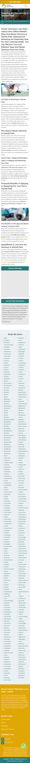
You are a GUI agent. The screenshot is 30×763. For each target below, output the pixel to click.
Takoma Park (22, 603)
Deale (6, 551)
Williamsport (22, 664)
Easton (6, 571)
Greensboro (7, 641)
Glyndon (6, 634)
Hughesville (7, 664)
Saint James (22, 548)
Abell (5, 338)
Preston (21, 505)
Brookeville (7, 428)
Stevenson (22, 585)
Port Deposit (22, 496)
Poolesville (22, 494)
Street (20, 589)
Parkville (21, 474)
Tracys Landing (23, 616)
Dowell (6, 562)
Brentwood (7, 424)
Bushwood (7, 453)
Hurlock (6, 671)
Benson (6, 394)
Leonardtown (22, 363)
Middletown (22, 408)
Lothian (21, 376)
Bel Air (6, 381)
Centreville (7, 471)
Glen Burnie (7, 623)
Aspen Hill (7, 365)
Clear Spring (7, 512)
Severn (21, 562)
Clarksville (7, 510)
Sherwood (21, 571)
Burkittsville (7, 449)
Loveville (21, 378)
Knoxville (21, 356)
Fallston (6, 587)
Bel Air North (7, 383)
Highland (6, 657)
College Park (8, 523)
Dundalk (6, 564)
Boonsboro (7, 408)
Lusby (20, 381)
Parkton (21, 471)
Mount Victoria (23, 426)
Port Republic (22, 499)
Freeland (6, 605)
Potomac (21, 503)
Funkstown (7, 609)
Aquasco (6, 360)
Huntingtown (7, 668)
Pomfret (21, 492)
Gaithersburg (7, 612)
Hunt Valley (7, 666)
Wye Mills (21, 677)
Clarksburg (7, 508)
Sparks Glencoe (23, 580)
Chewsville (7, 494)
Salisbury (21, 555)
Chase (6, 480)
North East (22, 453)
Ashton (6, 363)
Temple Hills (22, 607)
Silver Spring (22, 573)
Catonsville (7, 467)
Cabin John (7, 458)
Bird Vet (3, 722)
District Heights (8, 560)
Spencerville (22, 582)
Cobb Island (7, 519)
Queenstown (22, 514)
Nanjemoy (21, 431)
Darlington (7, 544)
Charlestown (7, 476)
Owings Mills (22, 465)
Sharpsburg (22, 569)
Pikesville (21, 487)
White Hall (21, 655)
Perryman (21, 480)
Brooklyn (6, 433)
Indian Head (7, 680)
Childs (6, 496)
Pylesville (21, 510)
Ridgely (21, 526)
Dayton (6, 548)
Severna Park (22, 564)
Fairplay (6, 585)
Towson (21, 614)
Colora (6, 526)
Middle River (22, 406)
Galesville (7, 614)
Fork (5, 598)
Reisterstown (22, 519)
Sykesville (21, 600)
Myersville (21, 428)
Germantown (7, 619)
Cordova (6, 539)
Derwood (6, 555)
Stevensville (22, 587)
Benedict (6, 392)
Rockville (21, 535)
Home (2, 21)
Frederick (6, 603)
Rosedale (21, 542)
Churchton (7, 501)
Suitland (21, 596)
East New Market (9, 569)
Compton (6, 532)
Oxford (20, 467)
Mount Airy (22, 422)
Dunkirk (6, 566)
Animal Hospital (5, 719)
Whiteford (21, 662)
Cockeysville (7, 521)
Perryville (21, 483)
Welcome (21, 643)
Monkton (21, 410)
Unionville (21, 625)
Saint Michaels (23, 553)
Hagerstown (7, 646)
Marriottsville (22, 392)
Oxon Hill (21, 469)
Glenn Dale (7, 630)
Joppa (20, 347)
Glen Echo (7, 625)
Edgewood (7, 573)
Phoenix (21, 485)
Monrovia (21, 412)
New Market (22, 435)
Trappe (21, 619)
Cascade (6, 465)
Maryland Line (23, 394)
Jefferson (21, 345)
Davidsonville (8, 546)
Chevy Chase (8, 492)
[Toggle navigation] (25, 6)
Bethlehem (7, 401)
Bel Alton (6, 388)
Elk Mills (6, 575)
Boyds (6, 415)
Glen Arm (6, 621)
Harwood (6, 650)
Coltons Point (8, 528)
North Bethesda (23, 451)
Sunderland (22, 598)
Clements (7, 514)
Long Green (22, 374)
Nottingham (22, 455)
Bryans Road (8, 442)
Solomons (21, 578)
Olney (20, 460)
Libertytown (22, 365)
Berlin (5, 397)
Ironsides (21, 338)
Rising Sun (22, 528)
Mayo (20, 399)
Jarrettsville (22, 342)
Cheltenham (7, 483)
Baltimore (7, 372)
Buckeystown (8, 446)
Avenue (6, 367)
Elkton (6, 578)
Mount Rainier (23, 424)
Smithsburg (22, 575)
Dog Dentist (4, 726)
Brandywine (7, 422)
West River (22, 648)
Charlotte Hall (8, 478)
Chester (6, 489)
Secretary (21, 560)
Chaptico (6, 474)
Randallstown (22, 517)
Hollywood (7, 662)
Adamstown (7, 351)
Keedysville (22, 349)
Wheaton (21, 652)
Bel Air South (8, 385)
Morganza (21, 419)
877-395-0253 (15, 2)
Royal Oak (22, 544)
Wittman (21, 666)
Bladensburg (7, 406)
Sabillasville (22, 546)
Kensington (22, 351)
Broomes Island (8, 435)
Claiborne (7, 505)
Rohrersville (22, 539)
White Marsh (22, 657)
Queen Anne (22, 512)
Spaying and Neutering (7, 729)
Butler (5, 455)
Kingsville (21, 354)
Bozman (6, 417)
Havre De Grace (8, 652)
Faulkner (6, 589)
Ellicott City (7, 580)
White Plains (22, 659)
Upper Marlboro (23, 630)
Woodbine (21, 668)
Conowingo (7, 535)
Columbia (7, 530)
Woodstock (22, 675)
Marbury (21, 390)
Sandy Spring (22, 557)
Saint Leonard (23, 551)
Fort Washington (8, 600)
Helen (6, 655)
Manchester (22, 388)
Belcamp (6, 390)
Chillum (6, 499)
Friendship (7, 607)
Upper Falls (22, 628)
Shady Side (22, 566)
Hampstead (7, 648)
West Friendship (23, 646)
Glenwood (7, 632)
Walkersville (22, 637)
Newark (21, 442)
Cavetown (7, 469)
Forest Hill (7, 596)
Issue (20, 340)
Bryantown (7, 444)
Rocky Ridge (22, 537)
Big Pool (6, 403)
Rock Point (22, 532)
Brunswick (7, 440)
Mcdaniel (21, 401)
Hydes (6, 675)
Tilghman (21, 612)
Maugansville (22, 397)
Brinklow (6, 426)
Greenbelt (7, 639)
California (7, 460)
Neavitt (21, 433)
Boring (6, 410)
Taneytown (22, 605)
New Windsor (22, 440)
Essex (6, 582)
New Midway (22, 437)
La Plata (21, 358)
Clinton (6, 517)
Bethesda (7, 399)
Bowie (6, 412)
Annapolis (7, 358)
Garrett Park (9, 21)
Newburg (21, 444)
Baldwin (6, 369)
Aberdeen (7, 340)
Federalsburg (8, 591)
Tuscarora (21, 621)
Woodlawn (22, 671)
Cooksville (7, 537)
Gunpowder (7, 643)
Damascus (7, 542)
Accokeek (7, 349)
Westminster (22, 650)
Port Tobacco (22, 501)
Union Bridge (22, 623)
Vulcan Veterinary (12, 761)
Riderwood (22, 523)
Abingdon (7, 347)
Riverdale (21, 530)
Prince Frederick (23, 508)
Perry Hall (21, 476)
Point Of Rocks (23, 489)
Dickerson (7, 557)
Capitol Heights (8, 462)
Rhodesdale (22, 521)
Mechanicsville (23, 403)
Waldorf (21, 634)
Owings (21, 462)
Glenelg (6, 628)
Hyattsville (7, 673)
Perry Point (22, 478)
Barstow (6, 376)
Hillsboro (6, 659)
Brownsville (7, 437)
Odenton (21, 458)
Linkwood (21, 369)
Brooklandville (8, 431)
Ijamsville (6, 677)
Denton (6, 553)
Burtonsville (7, 451)
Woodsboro (22, 673)
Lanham (21, 360)
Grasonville (7, 637)
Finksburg (7, 594)
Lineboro (21, 367)
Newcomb (21, 446)
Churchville (7, 503)
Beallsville (7, 378)
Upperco (21, 632)
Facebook (20, 761)
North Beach (22, 449)
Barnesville (7, 374)
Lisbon (20, 372)
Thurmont (21, 609)
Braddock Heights (9, 419)
